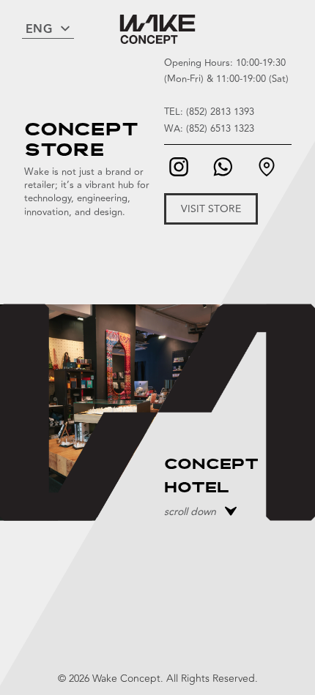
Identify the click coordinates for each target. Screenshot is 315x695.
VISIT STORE (211, 209)
